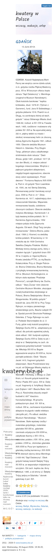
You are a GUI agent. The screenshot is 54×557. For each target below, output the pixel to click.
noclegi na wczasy (36, 500)
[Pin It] (20, 527)
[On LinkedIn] (7, 527)
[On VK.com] (13, 527)
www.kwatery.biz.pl (24, 543)
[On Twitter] (35, 522)
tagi (6, 397)
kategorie (7, 389)
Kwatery (8, 458)
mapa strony (7, 408)
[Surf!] (24, 527)
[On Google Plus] (41, 522)
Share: (9, 522)
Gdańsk (44, 506)
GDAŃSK (24, 42)
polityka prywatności (7, 418)
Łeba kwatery (6, 484)
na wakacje (37, 508)
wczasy (19, 506)
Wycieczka (35, 506)
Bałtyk (26, 506)
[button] (3, 520)
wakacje (27, 508)
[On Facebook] (29, 522)
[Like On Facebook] (17, 522)
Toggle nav (46, 5)
